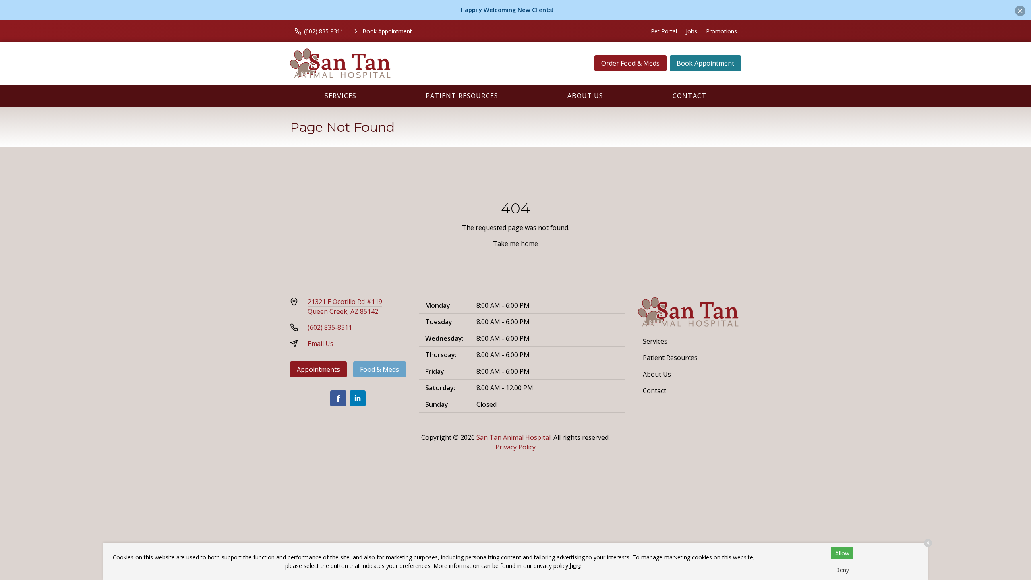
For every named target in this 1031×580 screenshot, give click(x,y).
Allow (842, 553)
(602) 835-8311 (330, 327)
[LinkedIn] (358, 398)
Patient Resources (462, 95)
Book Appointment (705, 63)
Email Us (320, 343)
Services (340, 95)
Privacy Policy (515, 447)
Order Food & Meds (630, 63)
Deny (842, 570)
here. (576, 566)
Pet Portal (664, 31)
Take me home (515, 243)
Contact (689, 95)
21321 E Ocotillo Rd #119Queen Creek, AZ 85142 (345, 306)
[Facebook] (338, 398)
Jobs (691, 31)
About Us (585, 95)
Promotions (721, 31)
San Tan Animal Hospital (513, 437)
